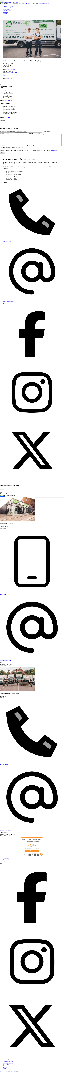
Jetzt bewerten (32, 851)
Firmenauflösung (7, 10)
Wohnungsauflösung (8, 7)
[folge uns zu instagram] (32, 420)
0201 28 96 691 (29, 3)
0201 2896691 (11, 78)
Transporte (5, 12)
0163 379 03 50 (4, 594)
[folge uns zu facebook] (32, 362)
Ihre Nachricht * (31, 146)
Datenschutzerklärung (52, 150)
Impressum (6, 858)
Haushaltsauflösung (8, 6)
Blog (4, 861)
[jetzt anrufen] (5, 75)
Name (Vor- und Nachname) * (7, 131)
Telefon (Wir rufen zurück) (33, 133)
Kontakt (5, 13)
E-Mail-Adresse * (47, 131)
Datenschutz (6, 860)
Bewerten (2, 496)
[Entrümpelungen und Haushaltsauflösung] (9, 2)
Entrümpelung (6, 9)
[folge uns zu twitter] (32, 478)
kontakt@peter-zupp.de (43, 3)
